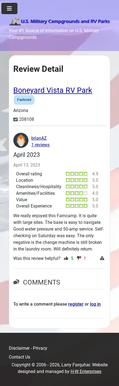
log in (95, 304)
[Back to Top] (109, 376)
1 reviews (40, 144)
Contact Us (19, 357)
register (76, 304)
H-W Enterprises (86, 371)
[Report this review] (103, 258)
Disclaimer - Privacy (28, 348)
